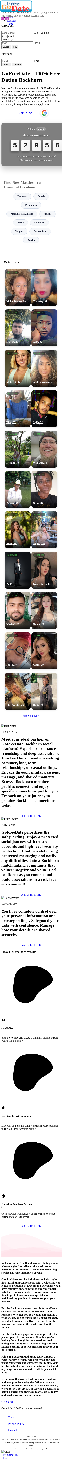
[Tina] (18, 408)
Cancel (6, 47)
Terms (11, 1417)
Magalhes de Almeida (22, 214)
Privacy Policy (16, 1423)
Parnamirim (40, 231)
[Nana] (44, 489)
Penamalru (31, 205)
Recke (20, 222)
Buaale (41, 196)
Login (10, 17)
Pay (15, 47)
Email (37, 60)
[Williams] (44, 449)
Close (16, 1454)
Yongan (19, 231)
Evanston (22, 196)
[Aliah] (18, 529)
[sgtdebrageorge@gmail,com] (44, 368)
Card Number (41, 32)
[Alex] (44, 327)
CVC (37, 43)
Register (11, 20)
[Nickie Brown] (18, 287)
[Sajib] (44, 408)
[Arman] (18, 489)
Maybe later (31, 765)
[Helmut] (18, 449)
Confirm (17, 64)
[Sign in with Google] (44, 113)
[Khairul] (18, 610)
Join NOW (26, 112)
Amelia (31, 240)
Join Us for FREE (31, 815)
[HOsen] (18, 327)
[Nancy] (44, 610)
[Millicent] (18, 368)
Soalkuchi (39, 222)
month (11, 36)
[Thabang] (44, 287)
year (13, 39)
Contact (12, 1430)
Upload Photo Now (33, 758)
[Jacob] (18, 650)
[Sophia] (44, 529)
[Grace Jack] (44, 570)
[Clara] (44, 650)
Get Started (7, 1401)
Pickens (47, 214)
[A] (18, 570)
